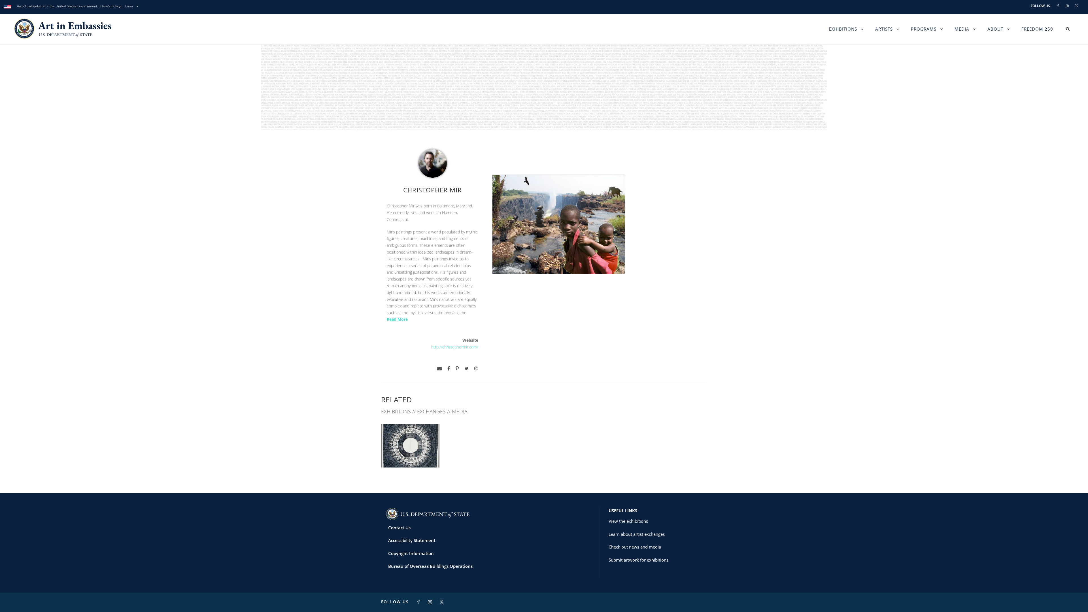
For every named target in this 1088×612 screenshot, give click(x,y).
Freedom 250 (1037, 29)
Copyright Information (411, 553)
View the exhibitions (628, 521)
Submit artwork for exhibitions (638, 560)
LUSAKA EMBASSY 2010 (410, 454)
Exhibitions (843, 29)
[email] (439, 368)
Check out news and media (635, 547)
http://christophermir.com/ (454, 347)
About (995, 29)
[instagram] (476, 368)
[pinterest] (457, 368)
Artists (884, 29)
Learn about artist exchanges (637, 534)
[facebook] (448, 368)
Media (962, 29)
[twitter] (466, 368)
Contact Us (399, 527)
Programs (923, 29)
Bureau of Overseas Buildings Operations (430, 566)
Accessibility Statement (411, 540)
